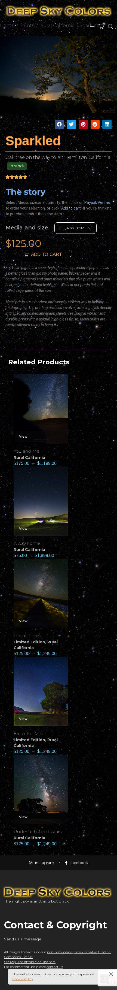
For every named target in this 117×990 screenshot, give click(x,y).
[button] (59, 124)
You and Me (26, 451)
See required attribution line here (30, 962)
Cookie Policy (22, 979)
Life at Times (27, 635)
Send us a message (22, 939)
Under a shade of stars (37, 831)
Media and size (26, 227)
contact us (55, 967)
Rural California (29, 457)
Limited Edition (29, 642)
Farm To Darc (28, 733)
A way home (27, 543)
